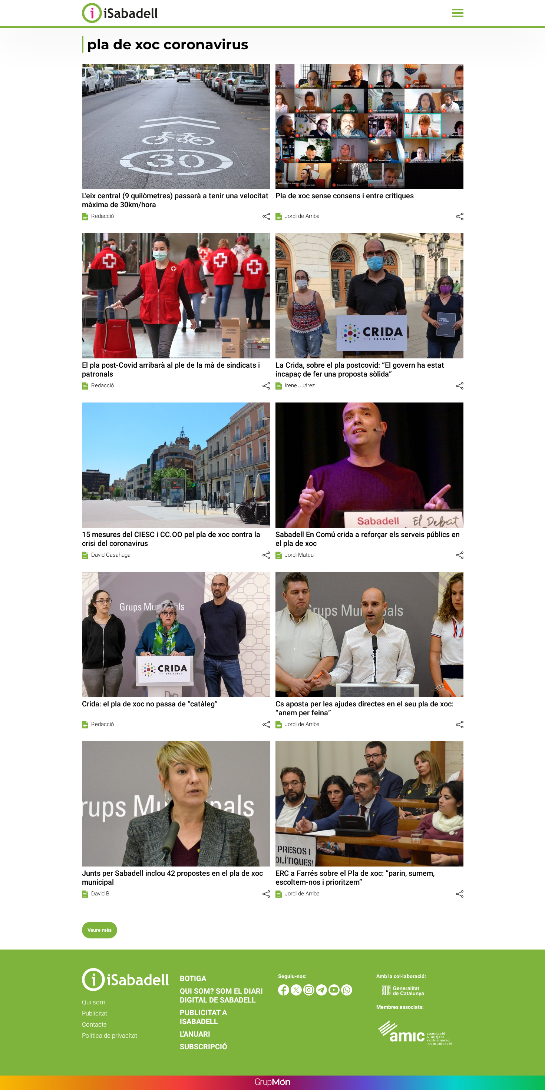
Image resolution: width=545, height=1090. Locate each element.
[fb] (284, 993)
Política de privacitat (109, 1035)
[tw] (297, 993)
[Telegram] (322, 993)
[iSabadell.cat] (79, 24)
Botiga (193, 978)
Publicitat (94, 1013)
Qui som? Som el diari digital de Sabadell (221, 995)
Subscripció (203, 1046)
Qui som (93, 1002)
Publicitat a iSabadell (203, 1017)
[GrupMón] (272, 1083)
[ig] (309, 993)
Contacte (94, 1024)
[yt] (334, 993)
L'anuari (195, 1034)
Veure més (99, 930)
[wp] (346, 993)
